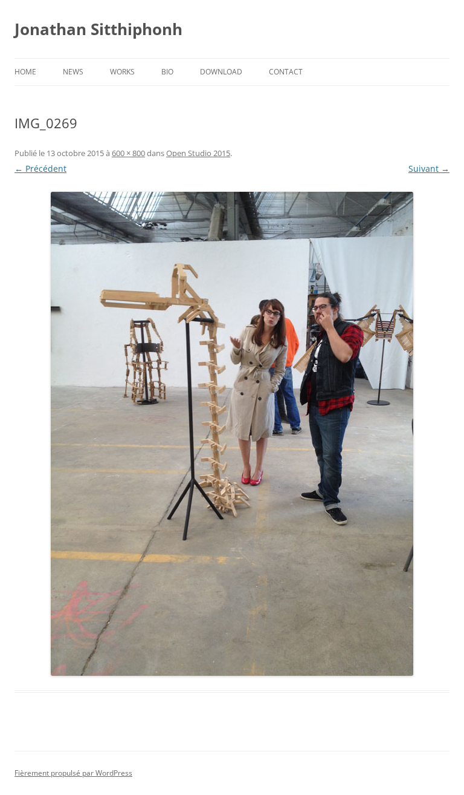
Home (25, 72)
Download (221, 72)
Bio (167, 72)
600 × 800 (128, 153)
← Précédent (40, 168)
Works (122, 72)
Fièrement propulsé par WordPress (73, 773)
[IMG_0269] (232, 434)
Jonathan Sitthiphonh (98, 29)
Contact (286, 72)
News (73, 72)
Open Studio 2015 (198, 153)
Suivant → (429, 168)
